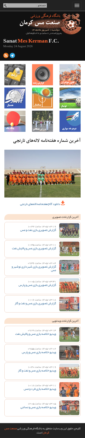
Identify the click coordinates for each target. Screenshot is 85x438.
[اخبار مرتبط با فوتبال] (70, 98)
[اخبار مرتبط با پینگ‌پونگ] (15, 121)
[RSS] (5, 56)
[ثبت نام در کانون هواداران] (70, 74)
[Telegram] (12, 56)
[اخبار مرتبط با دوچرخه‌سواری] (70, 121)
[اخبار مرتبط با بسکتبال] (42, 98)
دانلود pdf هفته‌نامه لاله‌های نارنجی (40, 204)
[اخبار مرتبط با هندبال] (15, 98)
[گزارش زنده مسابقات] (42, 74)
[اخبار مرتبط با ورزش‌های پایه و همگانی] (42, 121)
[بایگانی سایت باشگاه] (15, 74)
